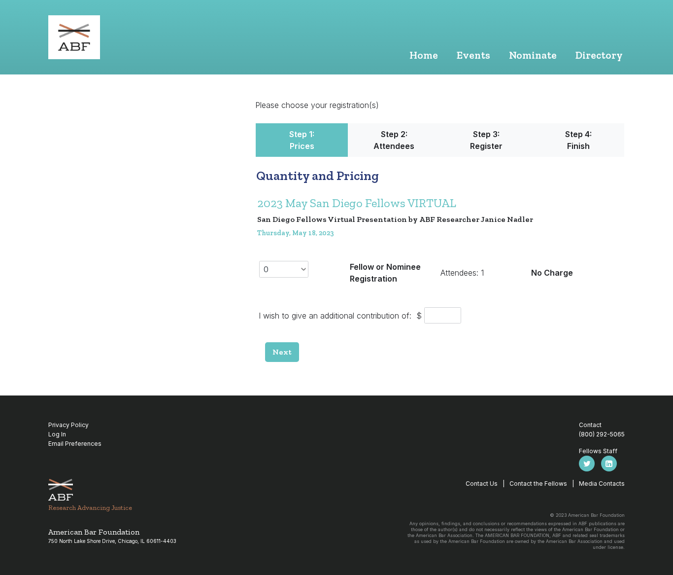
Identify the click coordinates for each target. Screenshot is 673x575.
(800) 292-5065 (602, 434)
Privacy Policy (68, 425)
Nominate (533, 55)
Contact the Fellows (538, 483)
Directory (599, 55)
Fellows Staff (598, 451)
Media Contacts (602, 483)
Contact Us (482, 483)
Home (423, 55)
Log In (57, 434)
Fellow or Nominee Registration (385, 273)
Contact (590, 425)
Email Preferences (74, 443)
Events (473, 55)
